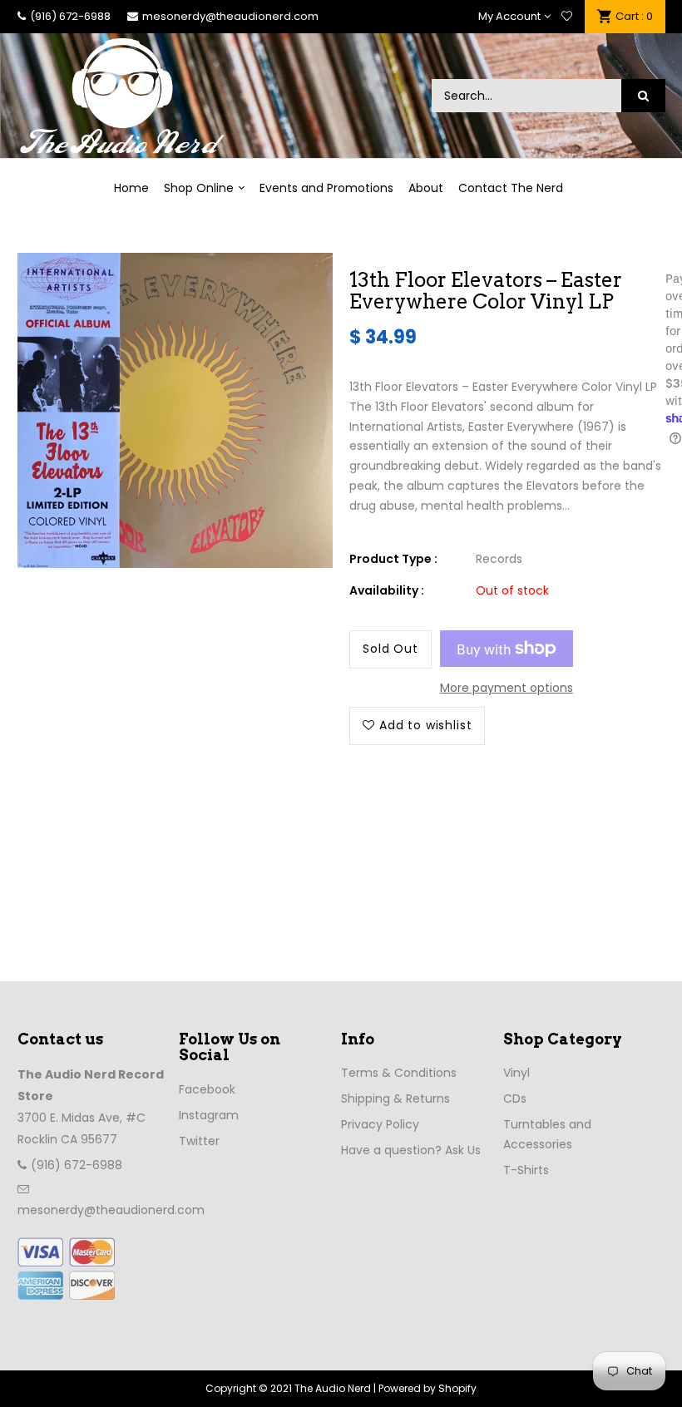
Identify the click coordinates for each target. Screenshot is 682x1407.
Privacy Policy (380, 1124)
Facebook (207, 1089)
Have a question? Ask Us (411, 1150)
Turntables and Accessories (547, 1134)
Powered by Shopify (427, 1388)
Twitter (199, 1141)
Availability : (386, 590)
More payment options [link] (506, 687)
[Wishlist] (566, 16)
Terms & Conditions (399, 1072)
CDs (514, 1098)
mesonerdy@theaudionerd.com (230, 16)
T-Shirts (526, 1170)
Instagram (209, 1115)
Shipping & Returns (395, 1098)
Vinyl (516, 1072)
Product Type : (393, 558)
